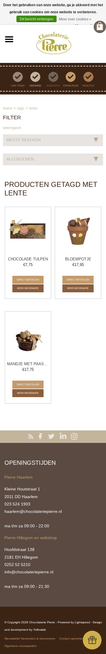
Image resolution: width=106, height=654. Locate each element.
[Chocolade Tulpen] (28, 231)
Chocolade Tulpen (28, 259)
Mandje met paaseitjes (28, 364)
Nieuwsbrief (12, 638)
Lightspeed (82, 622)
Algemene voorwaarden (20, 646)
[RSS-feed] (32, 436)
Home (7, 108)
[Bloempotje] (78, 231)
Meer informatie (28, 288)
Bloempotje (78, 259)
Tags (20, 108)
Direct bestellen (28, 279)
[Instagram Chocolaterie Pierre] (74, 436)
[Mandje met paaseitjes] (28, 335)
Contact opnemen (71, 638)
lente (33, 108)
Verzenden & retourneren (38, 638)
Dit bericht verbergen (36, 19)
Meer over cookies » (75, 19)
